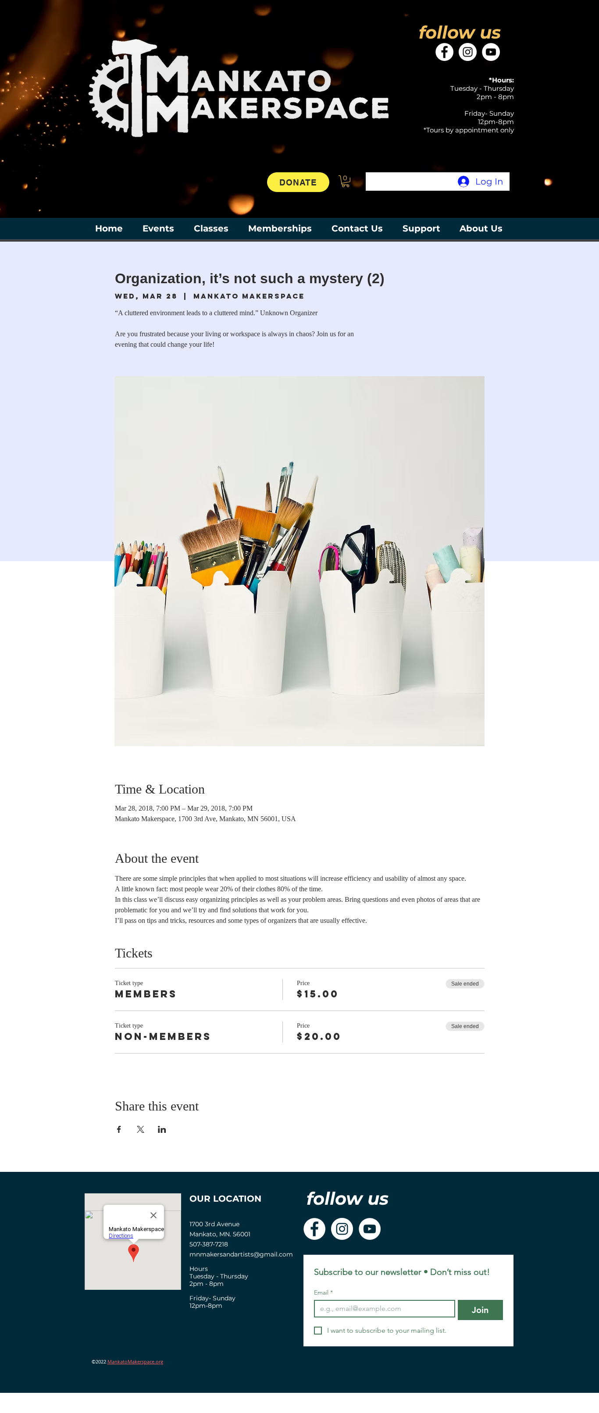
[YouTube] (491, 52)
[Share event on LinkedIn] (162, 1129)
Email (323, 1292)
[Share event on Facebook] (119, 1129)
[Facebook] (444, 52)
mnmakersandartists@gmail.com (241, 1254)
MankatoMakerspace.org (135, 1361)
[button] (346, 181)
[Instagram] (468, 52)
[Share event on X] (140, 1129)
